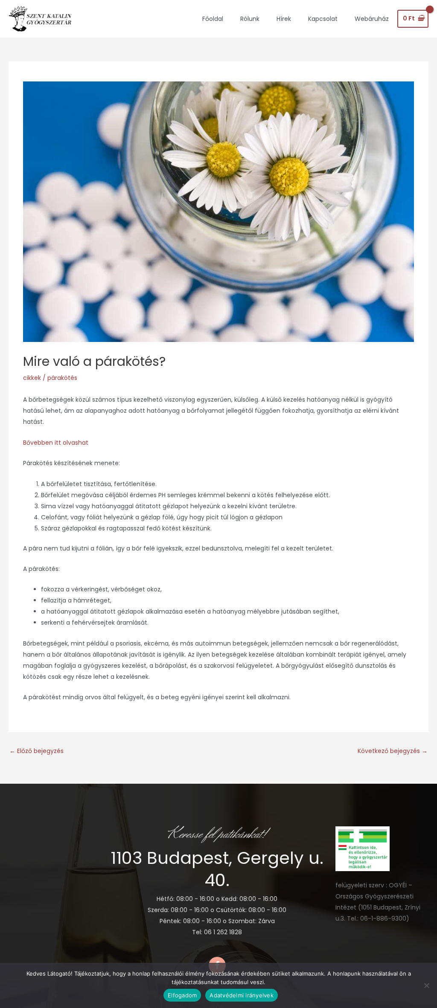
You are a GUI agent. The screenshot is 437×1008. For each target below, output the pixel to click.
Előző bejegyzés (36, 751)
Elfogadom (182, 995)
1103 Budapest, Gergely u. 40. (217, 869)
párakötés (62, 378)
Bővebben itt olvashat (55, 442)
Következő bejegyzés (393, 751)
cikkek (32, 378)
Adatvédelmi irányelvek (242, 995)
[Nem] (426, 985)
